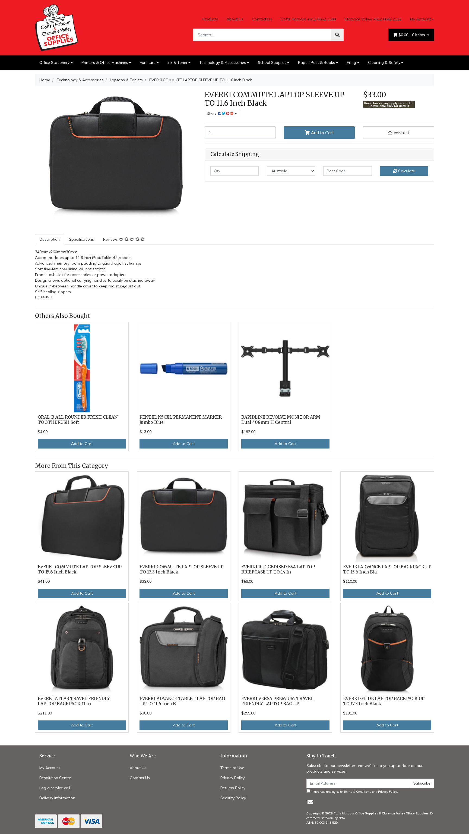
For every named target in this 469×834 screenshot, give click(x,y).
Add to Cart (322, 132)
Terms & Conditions (357, 792)
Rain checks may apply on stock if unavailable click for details (389, 104)
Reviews (111, 239)
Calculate (406, 170)
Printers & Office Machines (104, 62)
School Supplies (272, 62)
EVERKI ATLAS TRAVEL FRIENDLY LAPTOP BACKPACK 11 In (74, 701)
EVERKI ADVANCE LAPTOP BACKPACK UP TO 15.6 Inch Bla (387, 569)
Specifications (81, 239)
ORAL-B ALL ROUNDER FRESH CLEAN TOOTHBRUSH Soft (78, 420)
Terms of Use (232, 767)
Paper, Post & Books (316, 62)
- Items (412, 34)
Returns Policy (232, 787)
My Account (420, 19)
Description (50, 239)
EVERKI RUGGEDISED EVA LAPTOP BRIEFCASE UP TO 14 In (278, 569)
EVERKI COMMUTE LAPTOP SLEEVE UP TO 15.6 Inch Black (80, 569)
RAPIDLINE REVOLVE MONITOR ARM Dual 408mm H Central (280, 420)
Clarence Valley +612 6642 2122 (372, 19)
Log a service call (54, 787)
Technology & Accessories (222, 62)
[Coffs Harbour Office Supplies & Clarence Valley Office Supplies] (56, 27)
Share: (212, 113)
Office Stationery (54, 62)
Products (210, 19)
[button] (398, 132)
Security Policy (233, 797)
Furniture (148, 62)
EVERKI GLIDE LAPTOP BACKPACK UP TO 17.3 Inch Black (383, 701)
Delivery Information (57, 797)
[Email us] (310, 802)
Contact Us (262, 19)
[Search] (337, 35)
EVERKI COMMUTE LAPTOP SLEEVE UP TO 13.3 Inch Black (181, 569)
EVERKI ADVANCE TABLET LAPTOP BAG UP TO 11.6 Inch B (182, 701)
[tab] (49, 239)
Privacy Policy (232, 777)
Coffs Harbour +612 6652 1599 (308, 19)
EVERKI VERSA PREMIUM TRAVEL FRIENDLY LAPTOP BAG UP (277, 701)
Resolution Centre (55, 777)
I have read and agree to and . (354, 792)
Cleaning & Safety (384, 62)
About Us (235, 19)
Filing (351, 62)
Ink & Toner (177, 62)
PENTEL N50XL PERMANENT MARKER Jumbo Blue (181, 420)
